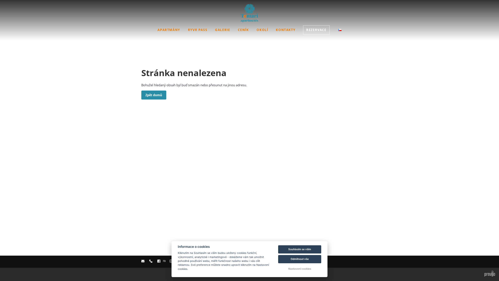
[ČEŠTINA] (340, 30)
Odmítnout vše (300, 259)
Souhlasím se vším (299, 249)
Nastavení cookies (299, 268)
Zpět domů (153, 95)
